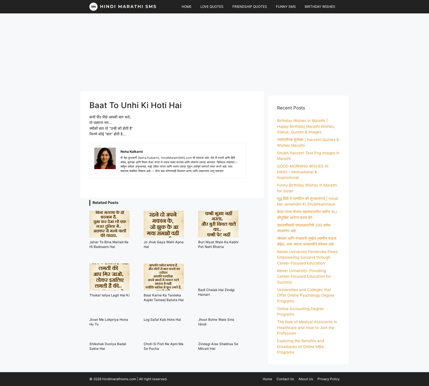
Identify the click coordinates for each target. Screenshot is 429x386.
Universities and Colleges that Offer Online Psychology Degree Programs (305, 295)
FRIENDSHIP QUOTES (249, 6)
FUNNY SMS (286, 6)
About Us (306, 379)
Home (267, 379)
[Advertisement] (214, 52)
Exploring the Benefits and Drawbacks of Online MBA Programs (300, 347)
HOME (186, 6)
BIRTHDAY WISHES (320, 6)
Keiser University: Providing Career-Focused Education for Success (304, 276)
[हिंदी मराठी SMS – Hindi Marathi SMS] (122, 6)
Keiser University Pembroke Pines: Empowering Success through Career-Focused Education (308, 257)
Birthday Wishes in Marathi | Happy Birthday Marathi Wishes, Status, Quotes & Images (306, 126)
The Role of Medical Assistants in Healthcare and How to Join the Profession (307, 328)
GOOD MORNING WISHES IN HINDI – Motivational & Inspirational (302, 172)
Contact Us (285, 379)
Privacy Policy (329, 379)
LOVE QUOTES (211, 6)
